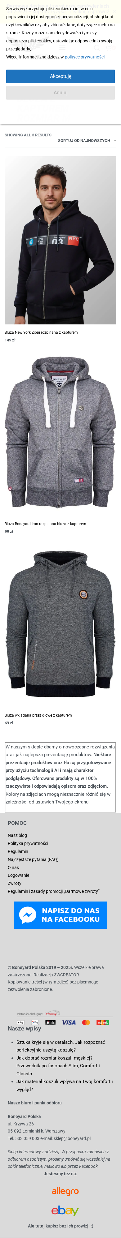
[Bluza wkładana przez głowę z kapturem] (60, 623)
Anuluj (61, 93)
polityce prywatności (85, 56)
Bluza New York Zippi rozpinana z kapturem (41, 332)
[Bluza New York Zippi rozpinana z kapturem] (60, 240)
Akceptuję (60, 76)
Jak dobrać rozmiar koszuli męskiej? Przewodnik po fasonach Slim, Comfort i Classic (58, 1066)
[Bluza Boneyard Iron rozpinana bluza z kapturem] (60, 432)
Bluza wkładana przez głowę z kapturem (38, 715)
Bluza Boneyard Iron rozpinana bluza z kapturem (45, 524)
